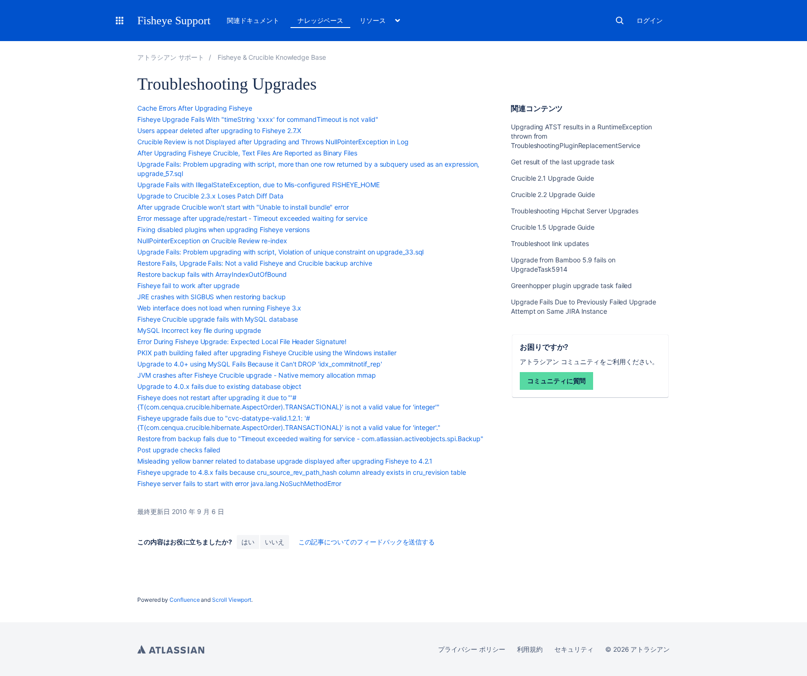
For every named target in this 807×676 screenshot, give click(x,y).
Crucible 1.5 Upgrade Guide (553, 227)
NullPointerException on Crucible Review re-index (212, 241)
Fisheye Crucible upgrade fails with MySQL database (217, 319)
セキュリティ (574, 649)
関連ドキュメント (253, 20)
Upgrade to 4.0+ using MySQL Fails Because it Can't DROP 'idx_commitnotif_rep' (259, 364)
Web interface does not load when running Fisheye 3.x (219, 308)
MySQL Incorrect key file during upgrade (199, 330)
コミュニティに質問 (556, 381)
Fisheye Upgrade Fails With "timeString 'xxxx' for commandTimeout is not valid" (257, 119)
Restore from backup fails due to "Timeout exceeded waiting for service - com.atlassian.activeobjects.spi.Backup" (310, 439)
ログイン (650, 20)
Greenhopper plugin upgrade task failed (571, 285)
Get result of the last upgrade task (563, 162)
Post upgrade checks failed (178, 450)
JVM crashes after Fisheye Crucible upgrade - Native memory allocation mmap (256, 375)
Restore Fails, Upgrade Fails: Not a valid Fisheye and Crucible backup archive (254, 263)
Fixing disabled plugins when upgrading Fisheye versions (223, 229)
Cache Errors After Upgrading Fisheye (194, 108)
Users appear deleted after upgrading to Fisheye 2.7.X (219, 130)
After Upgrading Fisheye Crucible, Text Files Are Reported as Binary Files (247, 153)
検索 (619, 20)
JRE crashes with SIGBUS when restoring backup (211, 297)
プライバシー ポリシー (471, 649)
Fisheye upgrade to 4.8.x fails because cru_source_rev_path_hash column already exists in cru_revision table (301, 472)
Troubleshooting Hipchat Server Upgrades (574, 211)
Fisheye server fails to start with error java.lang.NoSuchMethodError (239, 483)
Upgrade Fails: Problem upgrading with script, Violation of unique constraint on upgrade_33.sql (280, 252)
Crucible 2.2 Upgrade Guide (553, 194)
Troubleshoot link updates (550, 243)
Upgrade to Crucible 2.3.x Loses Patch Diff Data (210, 196)
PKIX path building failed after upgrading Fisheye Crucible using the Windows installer (266, 353)
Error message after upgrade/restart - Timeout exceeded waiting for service (252, 218)
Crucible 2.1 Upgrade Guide (552, 178)
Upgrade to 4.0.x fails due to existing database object (219, 386)
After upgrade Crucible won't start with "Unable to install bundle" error (243, 207)
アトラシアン (171, 649)
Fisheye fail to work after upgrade (188, 285)
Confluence (184, 599)
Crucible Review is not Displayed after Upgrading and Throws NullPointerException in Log (273, 142)
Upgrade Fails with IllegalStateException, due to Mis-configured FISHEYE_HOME (258, 185)
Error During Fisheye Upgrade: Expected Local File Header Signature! (242, 341)
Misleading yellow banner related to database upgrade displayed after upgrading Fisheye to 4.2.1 (284, 461)
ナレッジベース (320, 20)
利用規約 (530, 649)
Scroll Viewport (231, 599)
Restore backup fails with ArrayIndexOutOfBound (212, 274)
